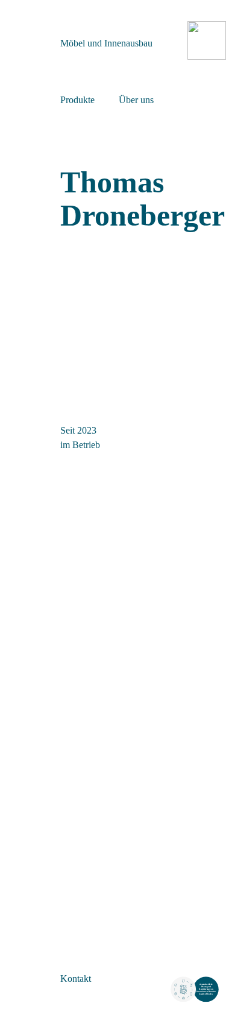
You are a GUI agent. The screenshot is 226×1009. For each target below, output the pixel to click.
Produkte (77, 100)
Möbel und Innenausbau (106, 43)
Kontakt (75, 978)
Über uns (136, 100)
